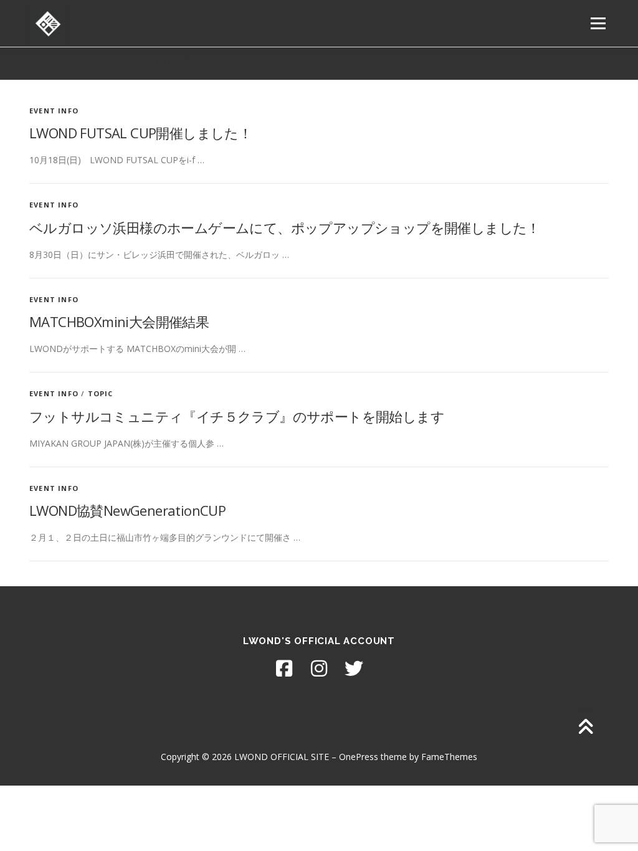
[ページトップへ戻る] (585, 727)
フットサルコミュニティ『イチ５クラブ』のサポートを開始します (236, 416)
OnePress (358, 757)
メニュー (598, 23)
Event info (54, 110)
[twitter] (354, 668)
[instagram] (319, 668)
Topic (100, 393)
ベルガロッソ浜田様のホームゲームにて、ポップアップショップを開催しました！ (284, 227)
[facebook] (284, 668)
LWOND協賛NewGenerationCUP (127, 510)
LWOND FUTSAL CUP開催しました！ (140, 132)
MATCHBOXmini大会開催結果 (119, 321)
